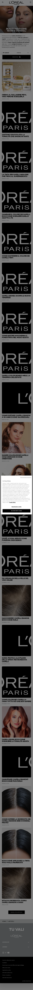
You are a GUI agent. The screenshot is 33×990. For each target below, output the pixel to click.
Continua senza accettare (25, 477)
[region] (16, 494)
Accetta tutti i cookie (16, 510)
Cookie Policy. (12, 502)
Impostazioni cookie (16, 506)
